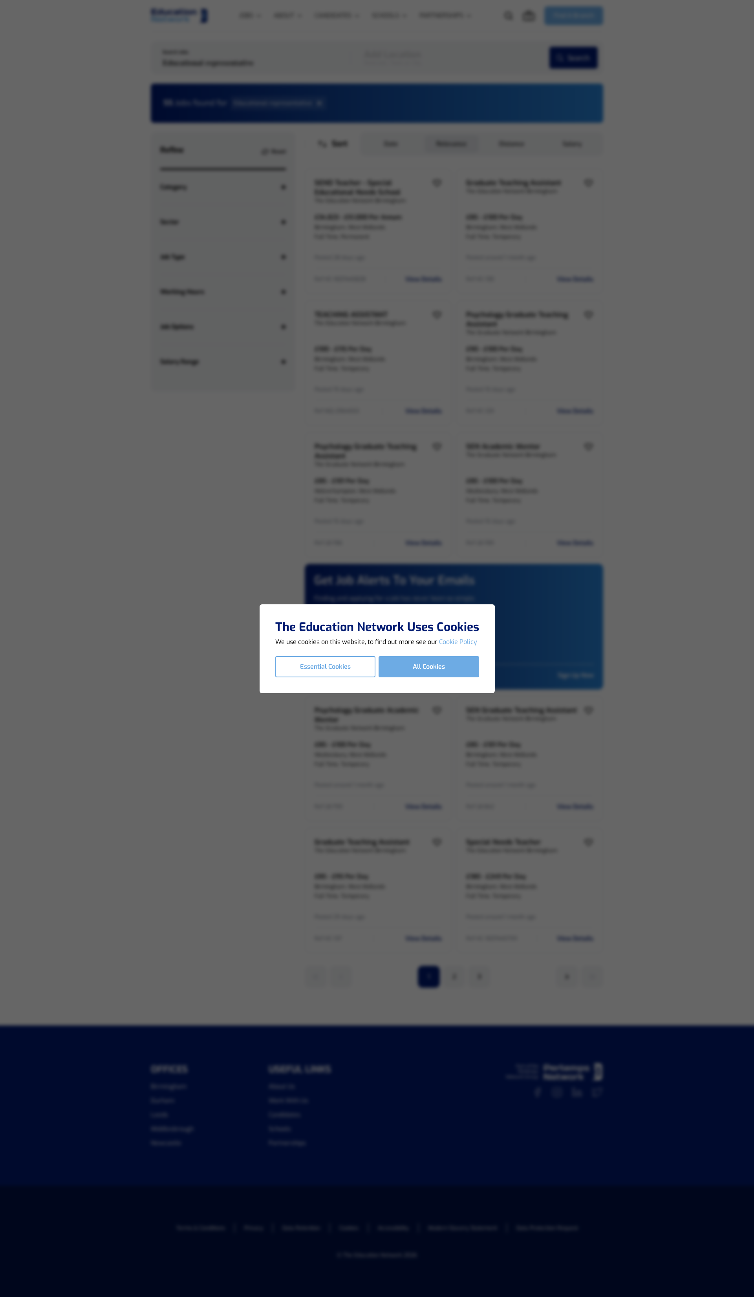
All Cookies (429, 666)
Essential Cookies (325, 666)
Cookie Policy (458, 642)
